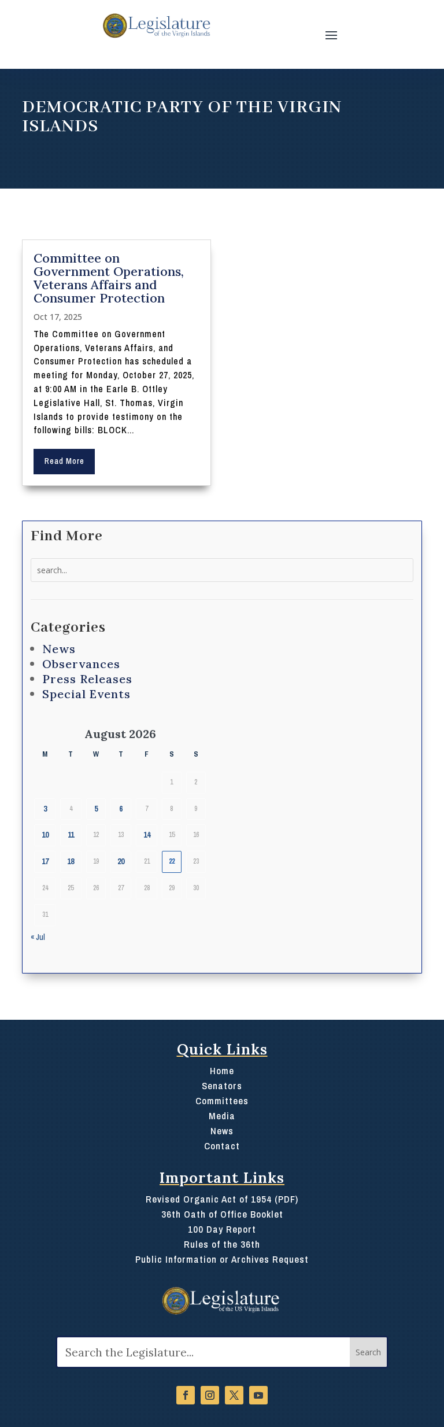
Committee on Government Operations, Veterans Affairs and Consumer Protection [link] (109, 278)
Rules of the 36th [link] (222, 1244)
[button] (331, 34)
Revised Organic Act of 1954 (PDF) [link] (222, 1199)
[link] (155, 25)
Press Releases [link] (87, 679)
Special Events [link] (86, 694)
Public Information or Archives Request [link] (222, 1259)
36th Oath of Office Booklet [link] (222, 1214)
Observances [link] (81, 664)
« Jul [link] (38, 937)
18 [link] (70, 861)
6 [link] (121, 808)
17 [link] (45, 861)
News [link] (59, 648)
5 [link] (96, 808)
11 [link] (71, 834)
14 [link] (146, 834)
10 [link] (45, 834)
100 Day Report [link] (222, 1229)
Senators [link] (222, 1085)
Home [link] (222, 1070)
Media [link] (222, 1115)
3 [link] (45, 808)
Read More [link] (64, 461)
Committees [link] (222, 1100)
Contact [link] (222, 1146)
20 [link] (120, 861)
